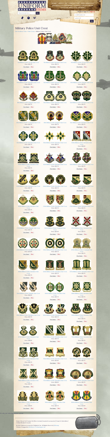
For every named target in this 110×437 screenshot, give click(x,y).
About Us (62, 3)
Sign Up (92, 11)
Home (53, 3)
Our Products (19, 31)
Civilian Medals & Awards (72, 8)
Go (37, 13)
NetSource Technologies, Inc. (37, 427)
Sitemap (56, 425)
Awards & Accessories (62, 5)
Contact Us (74, 3)
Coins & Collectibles (83, 5)
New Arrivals (87, 3)
